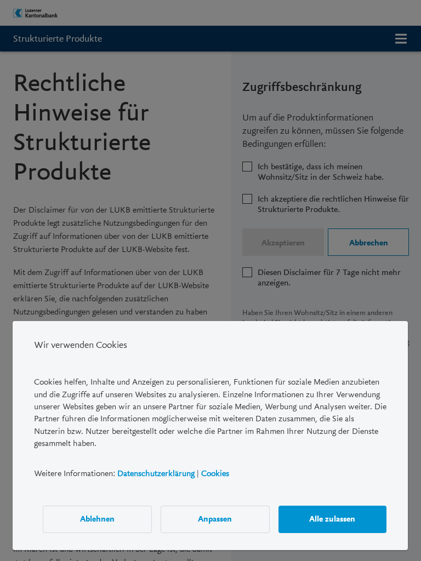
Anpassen (215, 519)
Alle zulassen (333, 519)
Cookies (215, 473)
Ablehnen (97, 519)
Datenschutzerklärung (156, 473)
